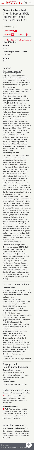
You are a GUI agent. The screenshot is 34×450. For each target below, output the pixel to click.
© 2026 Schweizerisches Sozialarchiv (14, 448)
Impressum (5, 445)
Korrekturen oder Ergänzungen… (19, 40)
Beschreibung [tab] (9, 27)
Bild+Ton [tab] (9, 34)
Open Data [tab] (22, 34)
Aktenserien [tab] (10, 31)
